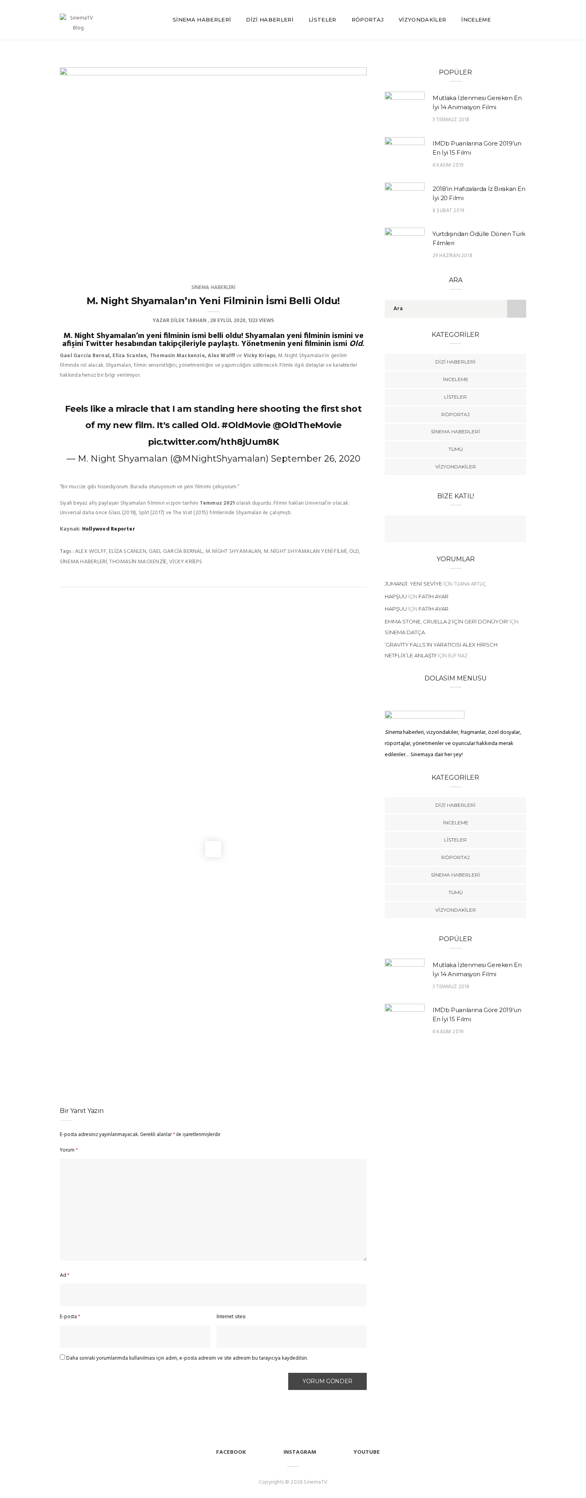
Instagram (299, 1452)
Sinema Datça (405, 632)
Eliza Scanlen (127, 551)
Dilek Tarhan (188, 321)
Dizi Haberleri (269, 19)
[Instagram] (479, 530)
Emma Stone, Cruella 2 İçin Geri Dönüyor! (446, 621)
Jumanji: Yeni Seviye (413, 583)
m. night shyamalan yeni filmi (305, 551)
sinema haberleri (83, 561)
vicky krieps (186, 561)
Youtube (367, 1452)
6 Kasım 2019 (448, 165)
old (354, 551)
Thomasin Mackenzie (138, 561)
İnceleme (476, 19)
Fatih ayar (433, 596)
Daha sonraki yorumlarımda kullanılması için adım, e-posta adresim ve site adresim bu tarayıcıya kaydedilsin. (187, 1358)
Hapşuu (396, 596)
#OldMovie (245, 425)
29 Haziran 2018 (452, 256)
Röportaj (368, 19)
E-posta (70, 1317)
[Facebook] (432, 530)
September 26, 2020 (315, 458)
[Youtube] (463, 530)
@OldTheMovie (307, 425)
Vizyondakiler (422, 19)
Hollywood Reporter (108, 529)
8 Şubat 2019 (448, 210)
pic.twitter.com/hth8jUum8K (213, 441)
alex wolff (90, 551)
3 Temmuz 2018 (451, 120)
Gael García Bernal (176, 551)
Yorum (69, 1150)
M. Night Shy (86, 336)
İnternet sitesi (231, 1317)
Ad (64, 1275)
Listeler (322, 19)
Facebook (231, 1452)
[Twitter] (447, 530)
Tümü (455, 449)
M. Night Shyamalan (233, 551)
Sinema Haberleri (202, 19)
